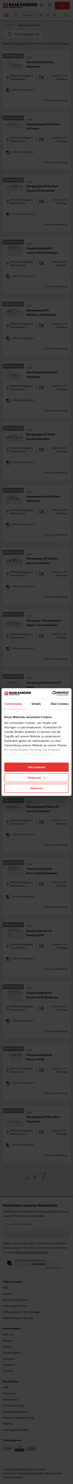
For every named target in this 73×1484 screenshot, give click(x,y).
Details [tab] (36, 703)
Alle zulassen (36, 767)
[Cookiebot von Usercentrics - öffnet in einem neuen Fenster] (52, 693)
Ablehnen (36, 788)
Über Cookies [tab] (60, 703)
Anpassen (34, 777)
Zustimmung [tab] (13, 703)
